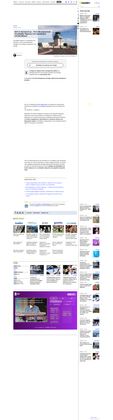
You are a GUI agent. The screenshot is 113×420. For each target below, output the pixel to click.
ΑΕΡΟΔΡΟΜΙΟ (36, 212)
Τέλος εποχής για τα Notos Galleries (17, 243)
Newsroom (17, 274)
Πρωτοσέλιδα (45, 1)
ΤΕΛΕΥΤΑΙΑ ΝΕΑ (85, 11)
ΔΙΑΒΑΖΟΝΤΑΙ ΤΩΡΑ (30, 179)
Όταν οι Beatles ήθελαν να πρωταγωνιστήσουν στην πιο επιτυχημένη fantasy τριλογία (44, 236)
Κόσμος (39, 1)
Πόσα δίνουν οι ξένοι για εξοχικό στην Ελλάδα (18, 251)
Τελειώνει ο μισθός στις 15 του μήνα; (18, 235)
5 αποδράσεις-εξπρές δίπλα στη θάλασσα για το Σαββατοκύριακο (31, 252)
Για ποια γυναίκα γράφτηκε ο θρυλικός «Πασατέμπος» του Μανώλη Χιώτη (45, 191)
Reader (39, 204)
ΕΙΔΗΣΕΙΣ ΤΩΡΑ (45, 212)
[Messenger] (78, 23)
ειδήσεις (37, 205)
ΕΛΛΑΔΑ (15, 25)
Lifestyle (53, 1)
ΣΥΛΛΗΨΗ (29, 212)
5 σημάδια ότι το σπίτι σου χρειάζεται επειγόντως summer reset (71, 244)
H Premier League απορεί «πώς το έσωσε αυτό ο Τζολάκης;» (58, 236)
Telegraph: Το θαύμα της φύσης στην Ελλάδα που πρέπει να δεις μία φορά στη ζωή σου (31, 236)
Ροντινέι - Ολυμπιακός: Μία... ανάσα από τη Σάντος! (58, 244)
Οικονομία (27, 1)
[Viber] (78, 28)
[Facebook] (68, 2)
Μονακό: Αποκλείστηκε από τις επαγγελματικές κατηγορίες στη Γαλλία (58, 252)
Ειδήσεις (15, 1)
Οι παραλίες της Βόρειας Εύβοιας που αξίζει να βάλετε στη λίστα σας (31, 244)
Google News (46, 204)
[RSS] (66, 2)
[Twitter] (73, 2)
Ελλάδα (34, 1)
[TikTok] (76, 2)
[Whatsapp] (78, 26)
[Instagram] (71, 2)
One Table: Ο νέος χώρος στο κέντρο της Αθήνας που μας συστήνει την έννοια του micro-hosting (71, 236)
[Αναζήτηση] (99, 6)
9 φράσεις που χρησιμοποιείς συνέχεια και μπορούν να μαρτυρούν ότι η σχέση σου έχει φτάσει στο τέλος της (45, 244)
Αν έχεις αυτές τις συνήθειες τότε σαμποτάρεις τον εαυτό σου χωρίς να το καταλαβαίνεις (44, 252)
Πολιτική (21, 1)
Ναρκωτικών (44, 104)
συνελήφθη (42, 106)
